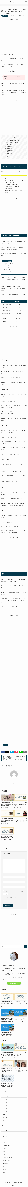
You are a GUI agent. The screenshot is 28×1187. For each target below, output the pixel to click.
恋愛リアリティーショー (8, 1157)
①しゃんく (9, 144)
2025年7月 (5, 1105)
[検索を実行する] (25, 946)
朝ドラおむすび (6, 1160)
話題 (4, 1172)
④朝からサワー (10, 150)
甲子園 (4, 1169)
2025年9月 (5, 1099)
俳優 (4, 1151)
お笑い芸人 (5, 15)
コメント (5, 858)
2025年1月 (5, 1114)
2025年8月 (5, 1102)
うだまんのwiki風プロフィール (12, 140)
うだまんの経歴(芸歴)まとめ (11, 142)
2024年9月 (5, 1120)
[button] (3, 752)
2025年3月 (5, 1108)
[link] (14, 783)
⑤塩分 (8, 152)
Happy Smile (14, 2)
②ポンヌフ (9, 146)
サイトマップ (8, 1182)
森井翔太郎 (5, 1163)
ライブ (4, 1148)
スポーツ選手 (6, 1139)
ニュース (5, 1142)
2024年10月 (5, 1117)
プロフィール (20, 1182)
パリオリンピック (7, 1145)
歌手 (4, 1166)
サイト (4, 885)
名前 (4, 875)
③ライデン (9, 148)
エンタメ (5, 1133)
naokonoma (14, 780)
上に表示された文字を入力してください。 (11, 897)
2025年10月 (5, 1096)
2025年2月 (5, 1111)
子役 (4, 1154)
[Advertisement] (14, 34)
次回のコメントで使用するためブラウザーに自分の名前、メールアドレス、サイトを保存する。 (14, 890)
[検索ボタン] (26, 2)
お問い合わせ (14, 1182)
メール (5, 880)
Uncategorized (6, 1130)
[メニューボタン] (2, 2)
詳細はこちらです (14, 983)
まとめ (6, 156)
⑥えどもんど (10, 153)
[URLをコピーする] (25, 752)
